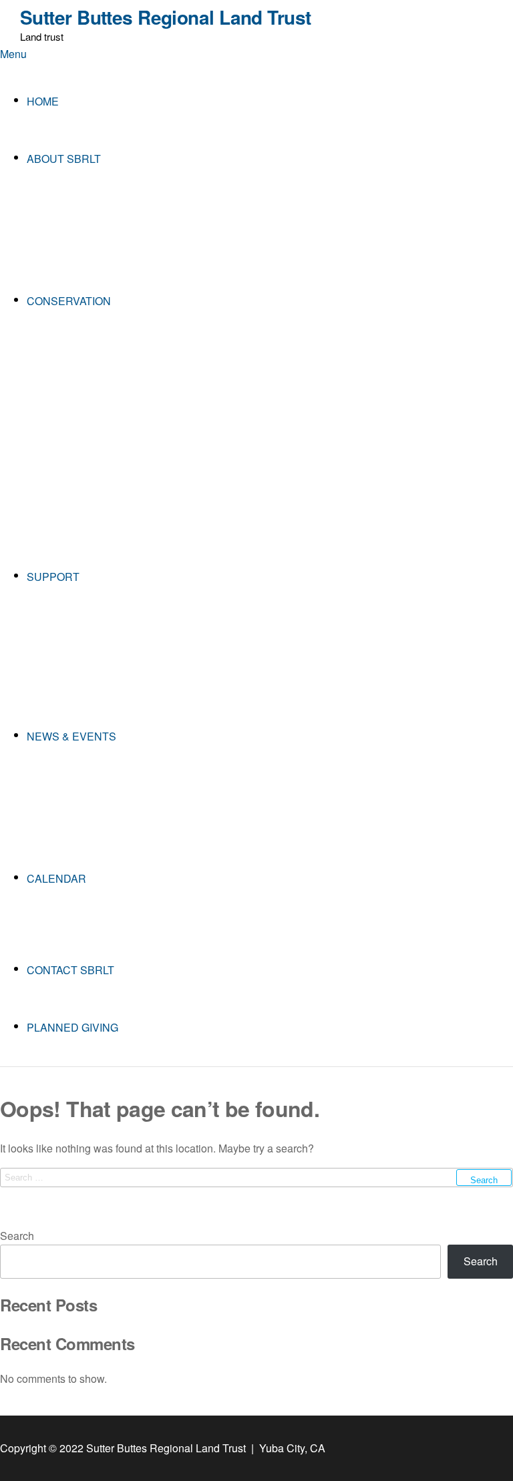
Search (17, 1235)
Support (53, 576)
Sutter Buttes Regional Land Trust (165, 17)
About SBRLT (64, 158)
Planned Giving (72, 1027)
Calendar (56, 878)
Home (43, 101)
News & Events (71, 736)
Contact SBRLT (70, 970)
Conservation (69, 300)
